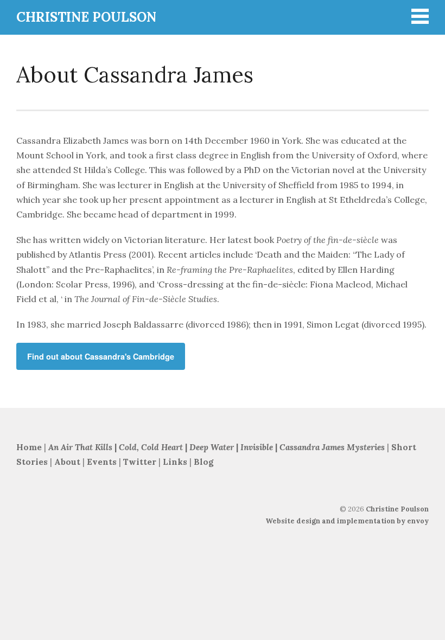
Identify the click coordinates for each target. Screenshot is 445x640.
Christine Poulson (397, 509)
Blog (203, 462)
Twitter (139, 462)
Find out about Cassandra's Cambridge (100, 356)
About (68, 462)
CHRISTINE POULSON (86, 17)
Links (175, 462)
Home (29, 447)
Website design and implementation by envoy (347, 521)
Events (102, 462)
